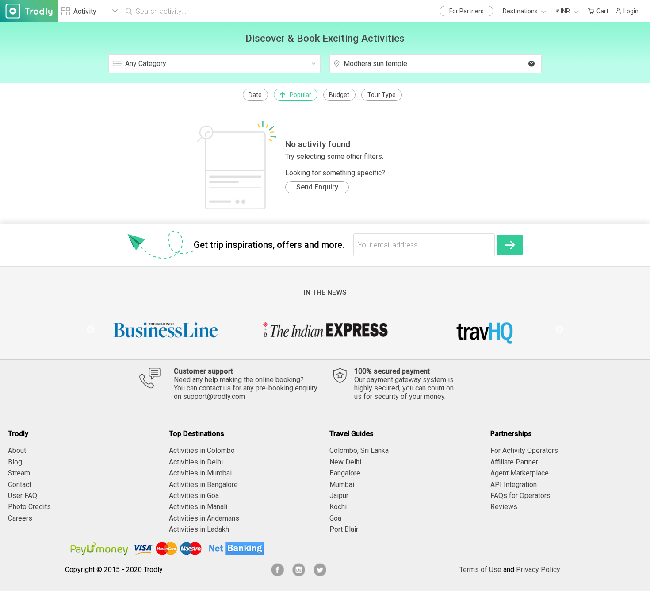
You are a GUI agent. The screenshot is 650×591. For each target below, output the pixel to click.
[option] (165, 330)
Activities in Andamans (204, 518)
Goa (335, 518)
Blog (15, 462)
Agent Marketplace (519, 473)
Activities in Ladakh (199, 529)
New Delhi (345, 462)
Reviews (503, 506)
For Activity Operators (524, 450)
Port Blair (343, 529)
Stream (19, 473)
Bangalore (344, 473)
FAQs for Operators (520, 495)
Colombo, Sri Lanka (359, 450)
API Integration (513, 484)
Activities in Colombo (202, 450)
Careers (20, 518)
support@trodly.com (214, 396)
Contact (19, 484)
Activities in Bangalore (203, 484)
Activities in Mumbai (200, 473)
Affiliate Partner (514, 462)
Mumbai (341, 484)
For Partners (466, 11)
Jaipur (338, 495)
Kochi (338, 506)
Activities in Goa (194, 495)
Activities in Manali (198, 506)
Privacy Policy (538, 569)
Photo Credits (29, 506)
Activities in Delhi (196, 462)
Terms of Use (480, 569)
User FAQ (22, 495)
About (17, 450)
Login (631, 11)
